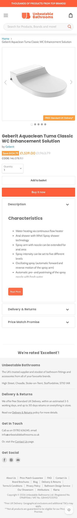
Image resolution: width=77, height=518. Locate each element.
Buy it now (38, 192)
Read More (15, 291)
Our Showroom (25, 489)
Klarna (56, 489)
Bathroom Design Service (57, 485)
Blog (35, 481)
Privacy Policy (33, 485)
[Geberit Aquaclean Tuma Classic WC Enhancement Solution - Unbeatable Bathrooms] (32, 124)
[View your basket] (70, 15)
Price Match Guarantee (31, 477)
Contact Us (21, 441)
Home (5, 38)
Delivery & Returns (22, 412)
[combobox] (35, 26)
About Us (11, 477)
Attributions (43, 489)
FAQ (49, 477)
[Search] (69, 26)
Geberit (9, 146)
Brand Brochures (20, 481)
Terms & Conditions (12, 485)
